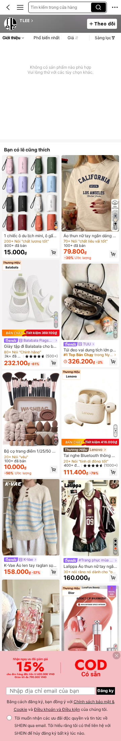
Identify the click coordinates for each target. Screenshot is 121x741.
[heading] (51, 20)
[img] (30, 333)
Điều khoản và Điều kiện (57, 709)
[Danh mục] (20, 7)
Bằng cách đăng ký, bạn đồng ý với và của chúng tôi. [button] (61, 705)
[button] (8, 7)
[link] (10, 24)
